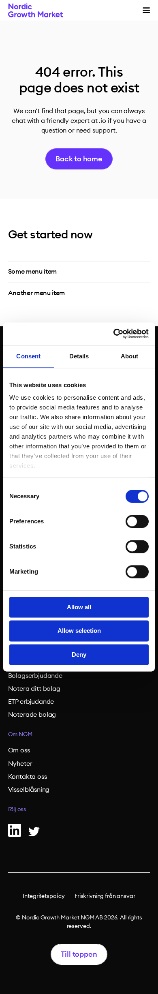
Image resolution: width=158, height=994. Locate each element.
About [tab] (130, 356)
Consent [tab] (28, 356)
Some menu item (32, 271)
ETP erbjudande (31, 701)
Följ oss (17, 809)
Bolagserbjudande (35, 676)
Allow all (79, 607)
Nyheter (20, 763)
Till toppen (79, 954)
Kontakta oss (27, 776)
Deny (79, 654)
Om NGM (20, 734)
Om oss (19, 750)
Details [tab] (79, 356)
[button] (146, 10)
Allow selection (79, 631)
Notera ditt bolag (34, 689)
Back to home (79, 159)
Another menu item (36, 293)
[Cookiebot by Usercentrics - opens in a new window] (114, 333)
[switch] (137, 521)
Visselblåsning (29, 789)
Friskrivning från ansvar (105, 896)
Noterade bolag (32, 714)
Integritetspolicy (44, 896)
